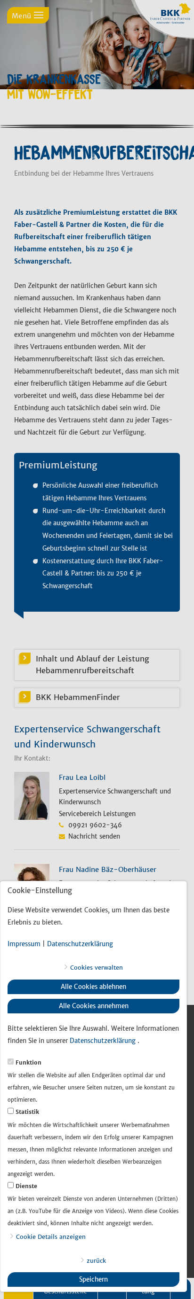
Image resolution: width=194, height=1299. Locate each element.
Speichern (93, 1279)
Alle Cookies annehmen (94, 1006)
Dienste (26, 1186)
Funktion (28, 1062)
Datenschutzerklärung (80, 944)
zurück (96, 1260)
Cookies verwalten (96, 967)
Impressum (24, 944)
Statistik (27, 1111)
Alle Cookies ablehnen (93, 987)
